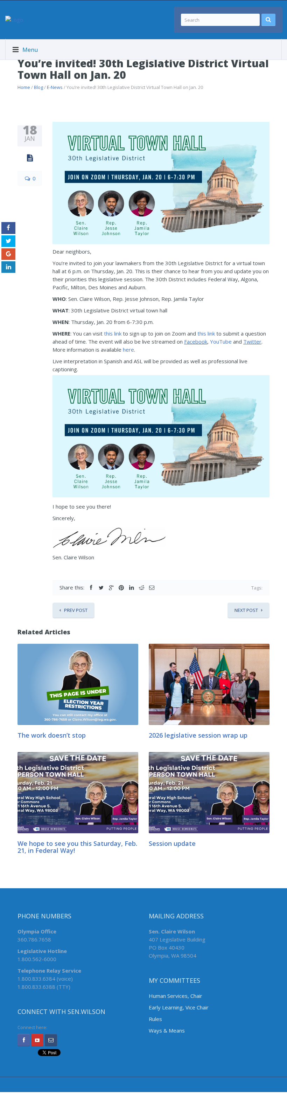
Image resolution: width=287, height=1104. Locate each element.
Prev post (76, 610)
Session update (172, 843)
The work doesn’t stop (52, 735)
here (128, 349)
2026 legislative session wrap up (198, 735)
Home (24, 87)
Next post (246, 610)
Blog (38, 87)
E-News (55, 87)
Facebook (195, 341)
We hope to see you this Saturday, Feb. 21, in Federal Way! (77, 847)
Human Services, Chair (175, 995)
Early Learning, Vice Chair (179, 1007)
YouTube (221, 341)
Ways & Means (167, 1030)
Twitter (252, 341)
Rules (155, 1018)
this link (112, 333)
